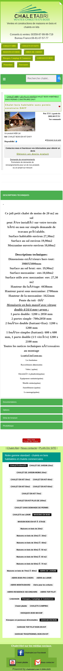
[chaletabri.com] (31, 12)
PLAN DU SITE (47, 448)
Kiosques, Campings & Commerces (17, 58)
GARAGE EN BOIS (45, 58)
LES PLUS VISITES (28, 97)
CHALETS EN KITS (30, 46)
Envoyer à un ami (53, 140)
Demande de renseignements (22, 159)
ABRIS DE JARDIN (34, 52)
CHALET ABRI (9, 46)
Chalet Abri (13, 448)
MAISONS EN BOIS (11, 52)
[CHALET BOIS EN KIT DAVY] (20, 121)
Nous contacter (29, 448)
